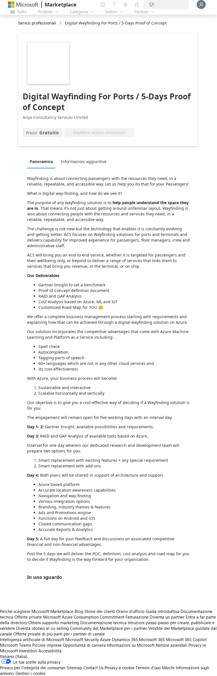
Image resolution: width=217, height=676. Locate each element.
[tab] (42, 161)
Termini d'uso (148, 667)
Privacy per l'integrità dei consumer (33, 667)
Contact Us (93, 667)
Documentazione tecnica (103, 622)
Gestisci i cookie (30, 673)
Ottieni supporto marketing (53, 622)
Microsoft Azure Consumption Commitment (84, 617)
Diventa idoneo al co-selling (42, 628)
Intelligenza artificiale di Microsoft (32, 639)
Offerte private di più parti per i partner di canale (59, 634)
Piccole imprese (47, 645)
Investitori (28, 650)
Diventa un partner (167, 617)
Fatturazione (137, 617)
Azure (105, 639)
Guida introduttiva (162, 611)
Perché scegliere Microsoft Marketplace (36, 611)
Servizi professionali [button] (37, 23)
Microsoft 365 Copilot (186, 639)
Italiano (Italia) (13, 656)
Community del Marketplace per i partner (108, 628)
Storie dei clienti (99, 611)
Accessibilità (50, 650)
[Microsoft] (23, 4)
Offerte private (28, 617)
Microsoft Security (82, 639)
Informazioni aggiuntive (84, 161)
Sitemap (74, 667)
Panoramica (41, 161)
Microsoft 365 (152, 639)
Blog (79, 611)
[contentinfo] (61, 23)
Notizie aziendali (171, 645)
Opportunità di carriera (84, 645)
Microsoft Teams (15, 645)
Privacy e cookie (119, 667)
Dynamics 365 (125, 639)
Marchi (168, 667)
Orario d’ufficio (130, 611)
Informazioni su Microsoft (131, 645)
